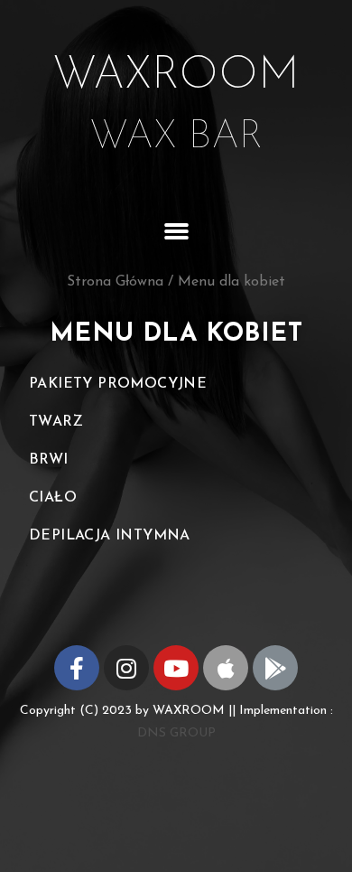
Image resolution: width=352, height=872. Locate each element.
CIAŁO (53, 498)
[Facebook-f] (76, 667)
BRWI (49, 460)
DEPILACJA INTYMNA (109, 536)
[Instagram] (126, 667)
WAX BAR (176, 137)
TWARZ (56, 422)
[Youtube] (176, 667)
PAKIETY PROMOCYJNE (118, 384)
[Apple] (225, 667)
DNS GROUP (176, 733)
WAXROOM (176, 76)
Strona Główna (115, 282)
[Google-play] (275, 667)
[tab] (176, 384)
